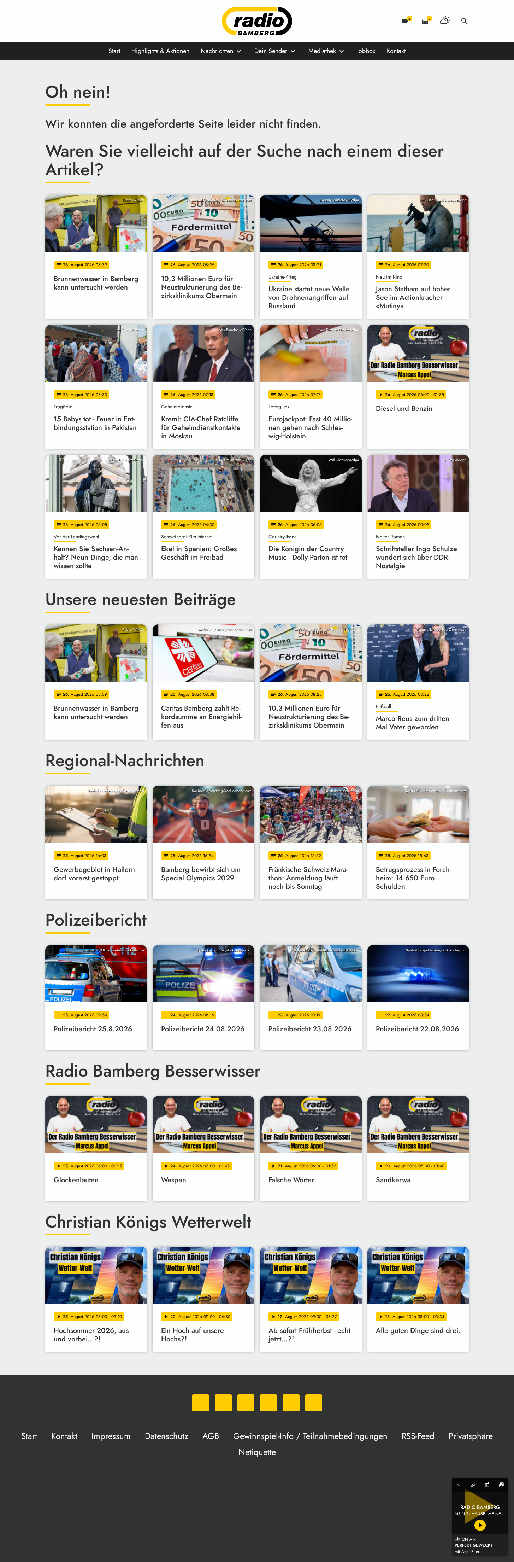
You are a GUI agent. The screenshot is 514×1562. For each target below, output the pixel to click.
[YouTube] (95, 21)
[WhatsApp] (52, 21)
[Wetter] (445, 21)
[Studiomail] (109, 21)
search (464, 21)
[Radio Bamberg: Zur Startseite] (257, 21)
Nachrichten (217, 51)
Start (114, 51)
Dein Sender (270, 51)
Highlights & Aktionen (160, 51)
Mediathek (322, 51)
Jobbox (366, 51)
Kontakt (396, 51)
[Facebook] (66, 21)
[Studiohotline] (123, 21)
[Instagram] (80, 21)
